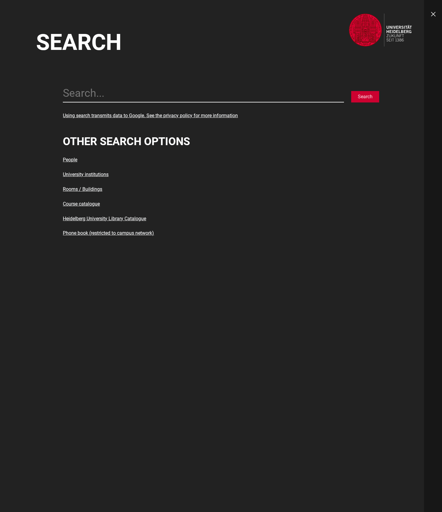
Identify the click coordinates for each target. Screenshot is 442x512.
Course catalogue (81, 204)
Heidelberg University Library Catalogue (104, 218)
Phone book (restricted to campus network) (108, 233)
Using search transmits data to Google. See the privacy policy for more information (150, 115)
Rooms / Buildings (82, 189)
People (70, 160)
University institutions (86, 174)
